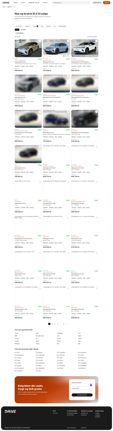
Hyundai (17, 341)
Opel (79, 341)
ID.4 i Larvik (81, 360)
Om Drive (45, 2)
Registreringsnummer (77, 382)
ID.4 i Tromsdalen (40, 368)
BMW (16, 335)
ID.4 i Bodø (17, 360)
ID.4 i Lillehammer (40, 362)
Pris (55, 26)
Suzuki (80, 338)
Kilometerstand (62, 26)
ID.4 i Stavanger (82, 352)
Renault (59, 341)
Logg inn (107, 2)
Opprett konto (97, 2)
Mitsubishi (17, 343)
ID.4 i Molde (60, 362)
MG (79, 343)
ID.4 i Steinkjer (81, 368)
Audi (58, 335)
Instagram (97, 415)
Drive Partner (70, 415)
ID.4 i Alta (38, 370)
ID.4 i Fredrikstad (40, 355)
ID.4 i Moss (59, 357)
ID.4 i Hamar (60, 360)
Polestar (59, 338)
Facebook (97, 416)
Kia (36, 338)
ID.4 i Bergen (39, 352)
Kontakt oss (84, 415)
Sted (42, 26)
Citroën (37, 343)
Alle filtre (20, 26)
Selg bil (23, 2)
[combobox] (71, 2)
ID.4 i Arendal (39, 360)
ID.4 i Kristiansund (19, 368)
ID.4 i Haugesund (19, 370)
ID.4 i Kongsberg (82, 362)
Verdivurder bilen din (34, 2)
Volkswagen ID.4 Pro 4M (49, 168)
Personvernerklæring (71, 427)
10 (63, 323)
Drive (4, 6)
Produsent (27, 26)
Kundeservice (84, 413)
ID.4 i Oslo (17, 352)
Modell (35, 26)
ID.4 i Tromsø (18, 357)
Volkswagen (60, 333)
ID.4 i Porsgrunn (82, 357)
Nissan (37, 341)
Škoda (79, 335)
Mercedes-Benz (40, 335)
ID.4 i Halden (18, 362)
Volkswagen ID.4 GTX (20, 62)
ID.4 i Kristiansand (19, 355)
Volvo (37, 333)
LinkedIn (97, 413)
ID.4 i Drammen (61, 355)
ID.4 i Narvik (60, 368)
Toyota (16, 333)
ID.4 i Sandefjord (82, 365)
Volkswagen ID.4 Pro (20, 168)
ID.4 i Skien (81, 355)
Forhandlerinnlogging (72, 413)
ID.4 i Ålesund (39, 357)
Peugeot (17, 338)
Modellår (48, 26)
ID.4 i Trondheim (61, 352)
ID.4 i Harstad (18, 365)
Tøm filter (23, 29)
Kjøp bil (15, 2)
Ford (79, 333)
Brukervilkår (83, 427)
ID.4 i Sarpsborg (61, 365)
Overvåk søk (20, 33)
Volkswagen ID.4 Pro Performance (80, 62)
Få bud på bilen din (82, 395)
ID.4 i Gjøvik (39, 365)
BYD (58, 343)
